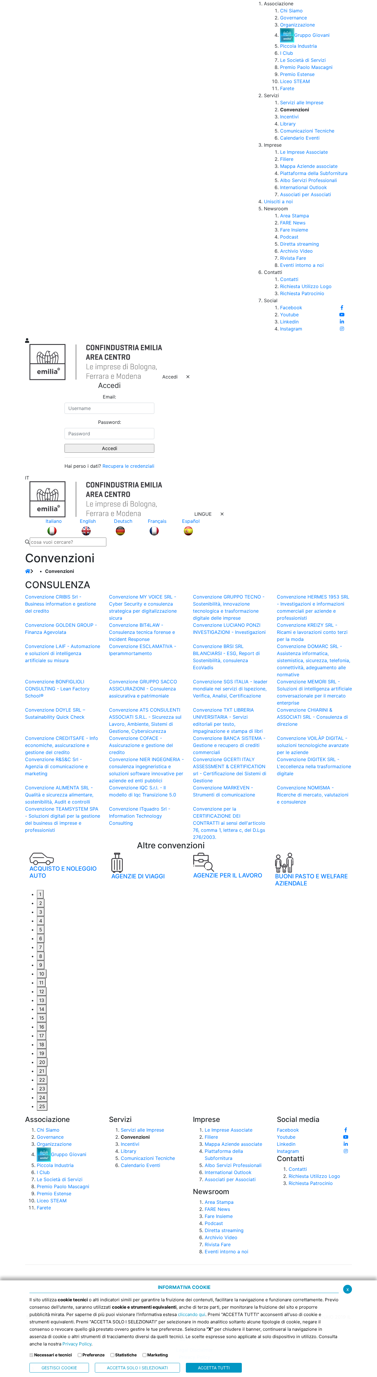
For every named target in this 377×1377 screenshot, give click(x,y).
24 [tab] (42, 1097)
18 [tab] (41, 1044)
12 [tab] (41, 991)
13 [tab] (41, 1000)
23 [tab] (42, 1089)
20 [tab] (42, 1062)
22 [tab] (42, 1080)
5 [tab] (40, 930)
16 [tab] (41, 1027)
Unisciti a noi (278, 201)
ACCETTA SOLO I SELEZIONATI (137, 1367)
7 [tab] (40, 947)
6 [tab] (40, 938)
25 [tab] (42, 1106)
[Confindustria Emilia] (32, 168)
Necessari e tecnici (53, 1354)
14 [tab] (41, 1009)
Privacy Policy (76, 1344)
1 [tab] (40, 894)
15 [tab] (41, 1018)
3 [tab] (40, 912)
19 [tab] (41, 1053)
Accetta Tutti (214, 1367)
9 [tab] (40, 965)
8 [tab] (40, 956)
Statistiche (126, 1354)
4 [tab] (40, 921)
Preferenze (93, 1354)
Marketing (157, 1354)
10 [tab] (41, 974)
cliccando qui (191, 1314)
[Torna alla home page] (27, 571)
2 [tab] (40, 903)
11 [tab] (41, 983)
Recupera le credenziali (128, 466)
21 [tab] (41, 1071)
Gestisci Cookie (59, 1367)
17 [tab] (41, 1036)
